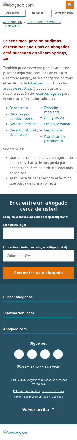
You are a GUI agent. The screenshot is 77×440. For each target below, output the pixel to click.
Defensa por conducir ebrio (21, 116)
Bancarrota (19, 108)
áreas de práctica (17, 88)
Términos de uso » (53, 391)
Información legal (18, 313)
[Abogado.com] (18, 5)
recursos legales (48, 93)
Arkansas (14, 26)
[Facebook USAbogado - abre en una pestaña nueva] (19, 354)
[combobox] (38, 233)
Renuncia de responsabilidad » (32, 397)
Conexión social (64, 13)
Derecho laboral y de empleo (24, 132)
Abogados (15, 13)
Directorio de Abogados (44, 22)
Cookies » (57, 397)
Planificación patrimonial (54, 138)
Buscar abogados (18, 297)
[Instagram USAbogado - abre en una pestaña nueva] (32, 354)
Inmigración (54, 117)
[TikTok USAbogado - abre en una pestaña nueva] (45, 354)
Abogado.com (12, 22)
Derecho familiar (23, 124)
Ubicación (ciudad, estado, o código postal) (35, 247)
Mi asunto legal (14, 225)
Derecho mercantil (52, 110)
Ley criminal (54, 130)
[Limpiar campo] (68, 233)
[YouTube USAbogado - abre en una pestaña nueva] (58, 354)
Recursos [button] (37, 13)
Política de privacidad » (26, 391)
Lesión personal (57, 124)
